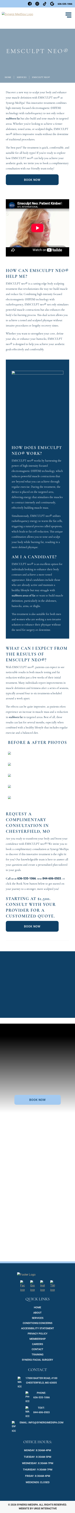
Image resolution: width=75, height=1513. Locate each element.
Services (21, 77)
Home (8, 77)
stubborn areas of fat (23, 595)
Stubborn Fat (37, 1003)
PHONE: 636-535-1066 (41, 1395)
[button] (68, 15)
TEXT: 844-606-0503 (41, 1410)
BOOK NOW (32, 180)
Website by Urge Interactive (37, 1508)
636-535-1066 (26, 878)
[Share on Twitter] (28, 945)
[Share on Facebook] (24, 945)
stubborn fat (13, 118)
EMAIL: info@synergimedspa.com (41, 1422)
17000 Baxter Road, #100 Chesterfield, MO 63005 (41, 1380)
